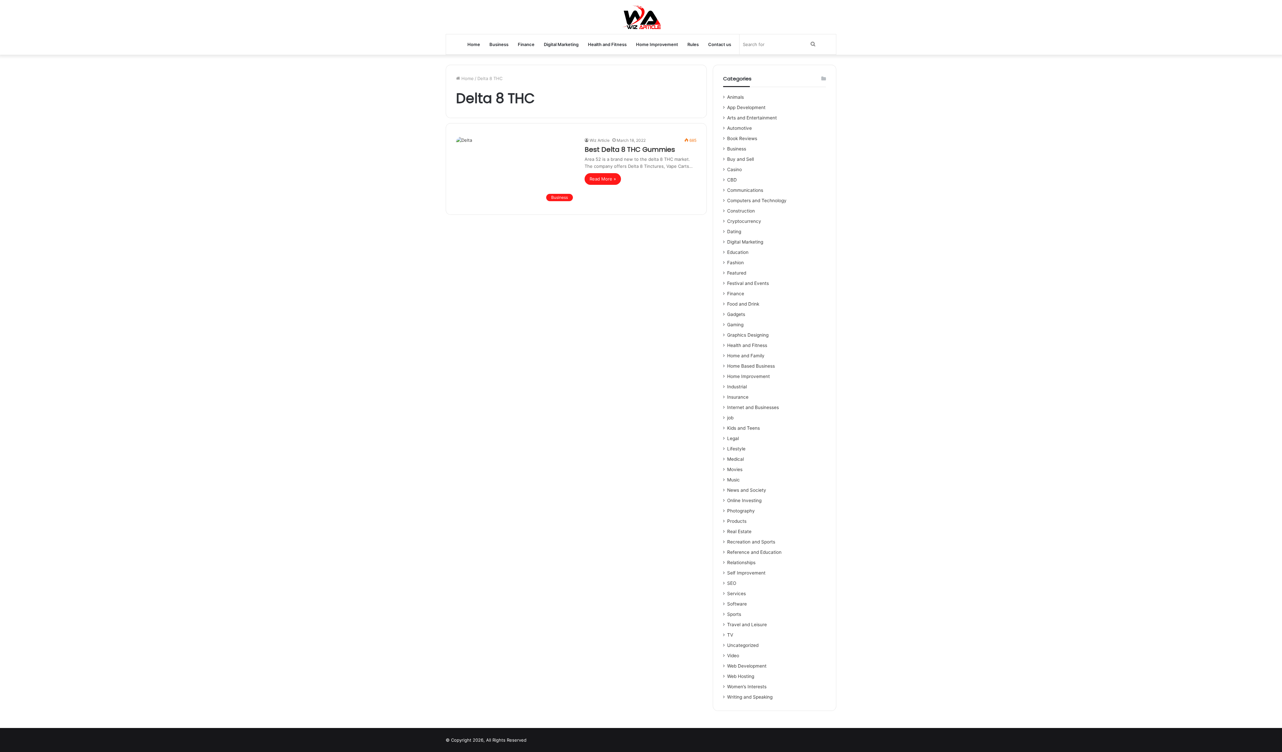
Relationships (741, 562)
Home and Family (746, 355)
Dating (734, 231)
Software (737, 604)
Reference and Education (754, 552)
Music (733, 479)
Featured (736, 273)
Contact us (719, 44)
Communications (745, 190)
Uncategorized (743, 645)
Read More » (603, 178)
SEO (731, 583)
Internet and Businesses (753, 407)
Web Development (747, 666)
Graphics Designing (748, 335)
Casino (734, 169)
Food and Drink (743, 304)
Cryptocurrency (744, 221)
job (730, 417)
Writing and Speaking (750, 697)
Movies (734, 469)
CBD (732, 179)
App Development (746, 107)
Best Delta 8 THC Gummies (630, 149)
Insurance (738, 397)
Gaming (735, 324)
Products (736, 521)
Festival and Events (748, 283)
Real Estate (739, 531)
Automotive (739, 128)
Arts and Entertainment (752, 117)
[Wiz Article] (641, 17)
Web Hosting (740, 676)
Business (498, 44)
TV (730, 635)
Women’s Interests (747, 686)
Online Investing (744, 500)
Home (473, 44)
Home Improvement (657, 44)
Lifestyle (736, 448)
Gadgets (736, 314)
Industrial (737, 386)
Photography (741, 510)
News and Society (746, 490)
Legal (733, 438)
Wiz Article (600, 140)
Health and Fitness (607, 44)
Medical (735, 459)
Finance (526, 44)
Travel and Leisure (747, 624)
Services (736, 593)
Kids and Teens (743, 428)
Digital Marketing (561, 44)
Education (738, 252)
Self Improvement (746, 573)
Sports (734, 614)
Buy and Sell (740, 159)
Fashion (735, 262)
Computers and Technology (757, 200)
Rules (693, 44)
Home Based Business (751, 366)
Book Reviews (742, 138)
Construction (741, 211)
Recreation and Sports (751, 541)
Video (733, 655)
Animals (735, 97)
